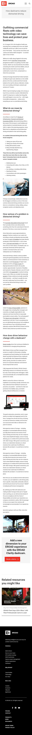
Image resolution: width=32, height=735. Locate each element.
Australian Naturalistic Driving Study (14, 223)
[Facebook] (12, 708)
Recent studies (7, 344)
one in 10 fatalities (14, 239)
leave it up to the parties (12, 318)
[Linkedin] (15, 708)
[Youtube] (19, 708)
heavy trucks (18, 264)
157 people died (13, 272)
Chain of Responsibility (14, 308)
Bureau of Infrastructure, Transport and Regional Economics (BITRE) (13, 119)
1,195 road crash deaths (12, 243)
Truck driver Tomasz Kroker (18, 60)
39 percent (16, 261)
